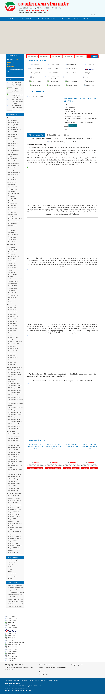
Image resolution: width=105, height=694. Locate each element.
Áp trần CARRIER (12, 249)
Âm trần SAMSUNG (13, 228)
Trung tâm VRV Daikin (13, 502)
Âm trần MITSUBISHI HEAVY (15, 218)
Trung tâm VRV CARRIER (14, 500)
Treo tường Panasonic (13, 160)
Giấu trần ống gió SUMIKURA (15, 421)
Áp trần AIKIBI (11, 247)
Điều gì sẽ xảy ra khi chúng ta (15, 606)
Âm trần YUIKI (11, 241)
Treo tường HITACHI (13, 141)
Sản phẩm (20, 18)
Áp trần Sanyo (11, 290)
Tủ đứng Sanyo (12, 353)
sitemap (76, 18)
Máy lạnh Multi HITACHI (14, 452)
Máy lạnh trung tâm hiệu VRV (14, 493)
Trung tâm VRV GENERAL (14, 509)
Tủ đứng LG (11, 332)
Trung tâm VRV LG (12, 519)
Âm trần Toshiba (12, 237)
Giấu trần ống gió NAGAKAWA (15, 407)
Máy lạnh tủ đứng (11, 304)
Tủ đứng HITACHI (12, 328)
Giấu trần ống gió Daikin (14, 376)
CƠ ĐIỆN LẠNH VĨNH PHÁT (23, 690)
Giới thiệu (86, 18)
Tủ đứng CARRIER (12, 309)
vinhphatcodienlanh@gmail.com (18, 688)
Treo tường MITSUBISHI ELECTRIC (14, 151)
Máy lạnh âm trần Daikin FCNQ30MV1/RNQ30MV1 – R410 (35, 446)
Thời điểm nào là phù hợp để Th (15, 594)
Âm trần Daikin (11, 191)
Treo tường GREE (12, 136)
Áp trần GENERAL (12, 261)
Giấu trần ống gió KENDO (14, 392)
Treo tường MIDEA (12, 148)
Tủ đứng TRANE (12, 362)
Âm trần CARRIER (12, 187)
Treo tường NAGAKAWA (14, 158)
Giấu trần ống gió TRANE (14, 426)
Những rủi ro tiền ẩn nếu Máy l (15, 590)
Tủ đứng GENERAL (13, 321)
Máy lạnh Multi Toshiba (13, 485)
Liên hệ (61, 18)
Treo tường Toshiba (13, 174)
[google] (76, 669)
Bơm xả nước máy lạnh (13, 560)
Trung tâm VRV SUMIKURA (15, 545)
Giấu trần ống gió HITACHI (14, 390)
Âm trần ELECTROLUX (13, 194)
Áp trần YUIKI (11, 302)
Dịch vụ (28, 18)
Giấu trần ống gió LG (13, 394)
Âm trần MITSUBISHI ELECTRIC (13, 215)
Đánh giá (67, 135)
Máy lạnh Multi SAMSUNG (14, 476)
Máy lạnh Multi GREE (13, 450)
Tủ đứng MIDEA (12, 335)
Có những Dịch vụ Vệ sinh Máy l (15, 599)
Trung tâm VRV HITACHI (14, 514)
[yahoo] (11, 75)
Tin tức (36, 18)
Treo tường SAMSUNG (13, 165)
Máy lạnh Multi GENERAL (14, 447)
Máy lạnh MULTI (11, 431)
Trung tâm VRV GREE (13, 512)
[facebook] (8, 75)
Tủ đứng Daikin (12, 314)
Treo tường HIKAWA (13, 138)
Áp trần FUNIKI (12, 258)
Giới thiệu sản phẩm (35, 135)
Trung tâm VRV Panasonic (14, 534)
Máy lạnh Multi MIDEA (13, 459)
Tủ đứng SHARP (12, 355)
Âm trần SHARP (12, 232)
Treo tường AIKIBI (12, 120)
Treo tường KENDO (13, 143)
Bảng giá (49, 680)
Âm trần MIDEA (12, 212)
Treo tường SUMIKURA (14, 172)
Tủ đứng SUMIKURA (13, 357)
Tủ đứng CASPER (12, 312)
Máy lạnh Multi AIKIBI (13, 433)
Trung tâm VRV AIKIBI (13, 495)
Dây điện (10, 569)
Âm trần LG (11, 210)
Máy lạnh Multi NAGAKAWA (15, 469)
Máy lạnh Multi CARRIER (14, 438)
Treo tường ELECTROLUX (14, 129)
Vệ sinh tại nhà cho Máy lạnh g (15, 601)
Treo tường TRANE (13, 177)
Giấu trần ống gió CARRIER (14, 372)
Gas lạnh (10, 571)
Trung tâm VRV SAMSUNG (14, 538)
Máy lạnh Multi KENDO (13, 454)
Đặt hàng (72, 125)
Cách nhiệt (10, 564)
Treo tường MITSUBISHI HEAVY (14, 155)
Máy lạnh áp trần (11, 244)
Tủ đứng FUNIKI (12, 319)
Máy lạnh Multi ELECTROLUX (15, 443)
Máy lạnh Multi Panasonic (14, 472)
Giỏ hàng (93, 15)
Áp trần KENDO (12, 268)
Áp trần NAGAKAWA (13, 281)
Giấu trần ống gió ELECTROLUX (12, 380)
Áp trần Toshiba (12, 297)
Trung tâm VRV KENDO (14, 516)
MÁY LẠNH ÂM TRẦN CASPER (38, 158)
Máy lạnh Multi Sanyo (13, 479)
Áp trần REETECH (12, 286)
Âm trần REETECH (12, 225)
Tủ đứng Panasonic (13, 346)
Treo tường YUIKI (12, 179)
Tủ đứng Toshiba (12, 360)
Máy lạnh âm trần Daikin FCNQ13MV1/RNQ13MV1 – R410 (89, 446)
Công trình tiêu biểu (49, 18)
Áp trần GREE (11, 263)
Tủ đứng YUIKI (11, 364)
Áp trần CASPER (12, 251)
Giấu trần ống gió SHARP (14, 419)
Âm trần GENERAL (12, 198)
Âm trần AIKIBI (11, 184)
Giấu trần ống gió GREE (14, 388)
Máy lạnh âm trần (11, 182)
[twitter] (80, 669)
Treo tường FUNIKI (12, 131)
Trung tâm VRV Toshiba (14, 548)
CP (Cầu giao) (11, 566)
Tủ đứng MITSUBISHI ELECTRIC (13, 338)
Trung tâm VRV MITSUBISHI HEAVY (15, 528)
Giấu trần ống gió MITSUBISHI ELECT (15, 400)
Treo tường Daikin (12, 127)
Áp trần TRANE (12, 299)
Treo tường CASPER (13, 125)
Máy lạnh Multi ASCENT (14, 436)
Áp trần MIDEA (11, 272)
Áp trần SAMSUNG (12, 288)
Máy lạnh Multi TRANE (13, 488)
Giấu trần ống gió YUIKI (14, 428)
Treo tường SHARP (13, 170)
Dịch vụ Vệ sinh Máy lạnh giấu (15, 585)
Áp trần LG (10, 270)
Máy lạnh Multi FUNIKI (13, 445)
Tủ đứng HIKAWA (12, 325)
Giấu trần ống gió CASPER (14, 374)
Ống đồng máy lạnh (12, 576)
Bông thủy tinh (11, 562)
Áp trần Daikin (11, 254)
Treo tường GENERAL (13, 134)
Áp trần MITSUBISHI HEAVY (15, 279)
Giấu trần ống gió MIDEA (14, 397)
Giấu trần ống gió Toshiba (14, 423)
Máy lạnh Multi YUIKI (13, 490)
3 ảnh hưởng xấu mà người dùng (16, 592)
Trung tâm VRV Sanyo (13, 541)
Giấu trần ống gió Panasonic (15, 410)
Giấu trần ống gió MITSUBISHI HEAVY (15, 404)
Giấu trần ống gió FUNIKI (14, 383)
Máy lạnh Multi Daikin (13, 440)
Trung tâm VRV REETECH (14, 536)
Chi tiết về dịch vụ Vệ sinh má (15, 597)
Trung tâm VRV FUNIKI (13, 507)
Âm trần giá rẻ (63, 374)
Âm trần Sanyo (11, 230)
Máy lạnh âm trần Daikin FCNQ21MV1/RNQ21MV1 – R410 (53, 446)
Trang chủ (10, 18)
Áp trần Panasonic (12, 283)
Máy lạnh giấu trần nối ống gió (14, 367)
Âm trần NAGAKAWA (13, 221)
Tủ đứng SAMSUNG (13, 350)
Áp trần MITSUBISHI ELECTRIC (13, 276)
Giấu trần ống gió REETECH (15, 412)
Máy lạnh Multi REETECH (14, 474)
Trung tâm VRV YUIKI (13, 552)
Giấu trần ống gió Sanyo (14, 417)
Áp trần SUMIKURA (13, 295)
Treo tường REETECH (13, 163)
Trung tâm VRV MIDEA (13, 521)
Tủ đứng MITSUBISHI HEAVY (15, 341)
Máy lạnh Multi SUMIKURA (14, 483)
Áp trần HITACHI (12, 265)
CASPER (65, 210)
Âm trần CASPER (12, 189)
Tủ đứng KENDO (12, 330)
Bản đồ (69, 18)
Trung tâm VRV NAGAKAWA (15, 531)
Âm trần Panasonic (12, 223)
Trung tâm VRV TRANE (14, 550)
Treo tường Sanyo (12, 167)
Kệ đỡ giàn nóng (12, 573)
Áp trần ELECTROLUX (13, 256)
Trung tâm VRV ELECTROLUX (15, 505)
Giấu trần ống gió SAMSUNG (15, 414)
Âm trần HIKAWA (12, 203)
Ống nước (10, 578)
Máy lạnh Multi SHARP (13, 481)
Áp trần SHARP (12, 292)
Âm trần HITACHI (12, 205)
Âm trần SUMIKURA (13, 235)
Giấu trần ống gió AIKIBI (14, 370)
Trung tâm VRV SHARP (14, 543)
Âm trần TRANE (12, 239)
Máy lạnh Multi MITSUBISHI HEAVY (15, 466)
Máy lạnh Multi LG (12, 456)
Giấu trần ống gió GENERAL (15, 385)
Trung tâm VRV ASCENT (14, 498)
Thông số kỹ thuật (53, 135)
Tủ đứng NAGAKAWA (13, 343)
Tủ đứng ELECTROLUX (14, 316)
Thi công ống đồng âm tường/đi (15, 603)
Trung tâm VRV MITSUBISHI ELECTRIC (15, 524)
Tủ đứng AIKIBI (12, 307)
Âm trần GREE (11, 200)
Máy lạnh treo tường (12, 117)
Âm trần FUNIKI (12, 196)
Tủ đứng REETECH (13, 348)
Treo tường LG (11, 145)
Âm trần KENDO (12, 207)
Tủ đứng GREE (12, 323)
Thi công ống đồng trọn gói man (15, 587)
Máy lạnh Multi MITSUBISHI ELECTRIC (15, 462)
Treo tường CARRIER (13, 122)
